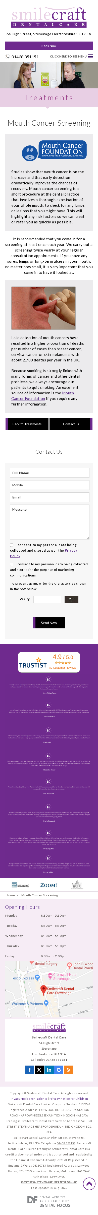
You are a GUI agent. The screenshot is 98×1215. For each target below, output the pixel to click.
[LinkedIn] (49, 1071)
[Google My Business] (58, 1071)
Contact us (71, 424)
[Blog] (68, 1071)
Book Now (48, 46)
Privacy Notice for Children (69, 1098)
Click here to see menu (68, 56)
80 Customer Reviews (62, 667)
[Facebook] (29, 1071)
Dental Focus (55, 1205)
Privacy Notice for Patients (28, 1098)
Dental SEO (56, 1201)
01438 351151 (25, 56)
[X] (39, 1071)
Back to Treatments (27, 424)
